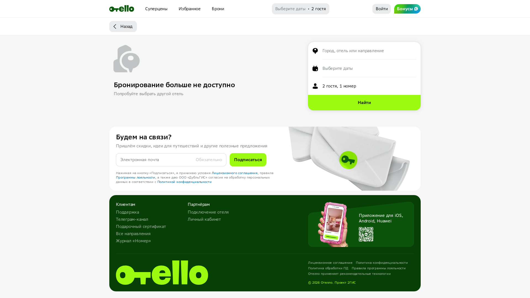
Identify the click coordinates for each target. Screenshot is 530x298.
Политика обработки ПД (328, 268)
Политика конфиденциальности (382, 262)
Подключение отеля (208, 212)
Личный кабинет (204, 219)
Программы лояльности (135, 177)
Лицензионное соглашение (330, 262)
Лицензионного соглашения (235, 173)
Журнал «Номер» (133, 240)
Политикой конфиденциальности (184, 182)
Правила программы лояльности (379, 268)
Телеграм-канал (132, 219)
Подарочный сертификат (141, 226)
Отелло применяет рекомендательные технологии (349, 274)
